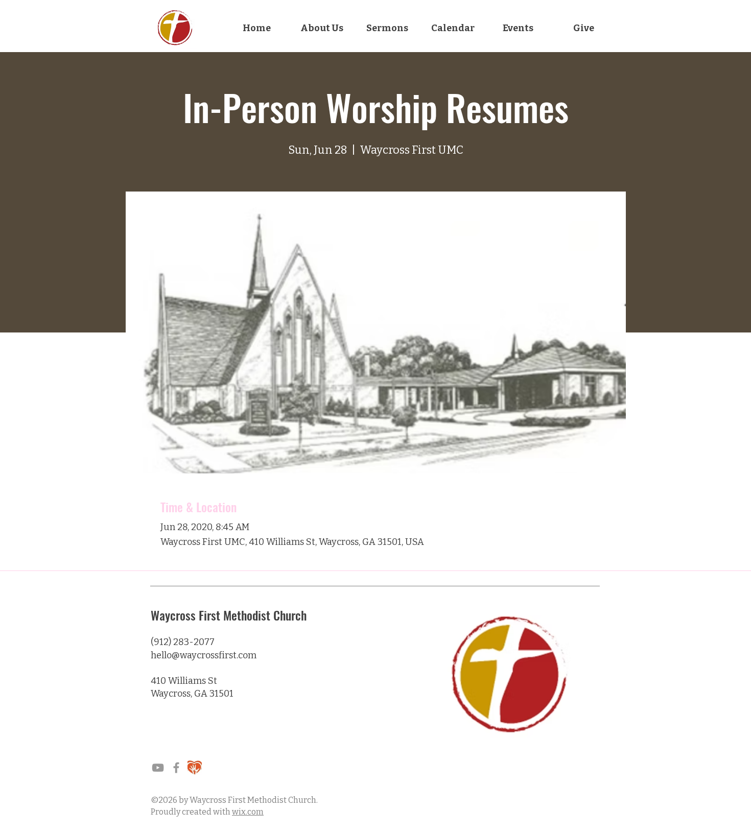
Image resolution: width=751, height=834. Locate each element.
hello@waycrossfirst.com (203, 655)
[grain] (194, 767)
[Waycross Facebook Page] (176, 767)
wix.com (248, 812)
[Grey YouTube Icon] (158, 767)
